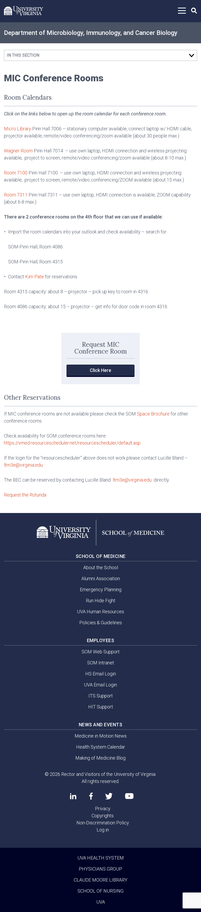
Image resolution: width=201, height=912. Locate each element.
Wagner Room (18, 150)
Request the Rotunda (25, 495)
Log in (103, 830)
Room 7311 (15, 195)
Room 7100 (15, 172)
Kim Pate (34, 276)
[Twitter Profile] (109, 796)
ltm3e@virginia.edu (23, 465)
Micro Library (17, 128)
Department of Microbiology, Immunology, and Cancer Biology (90, 32)
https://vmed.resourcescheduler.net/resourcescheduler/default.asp (73, 443)
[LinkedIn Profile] (73, 796)
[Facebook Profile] (91, 796)
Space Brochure (153, 414)
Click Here (100, 370)
